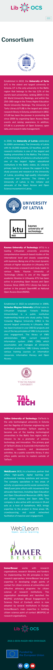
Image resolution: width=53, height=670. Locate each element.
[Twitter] (26, 666)
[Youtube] (32, 666)
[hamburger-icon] (49, 18)
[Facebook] (20, 666)
